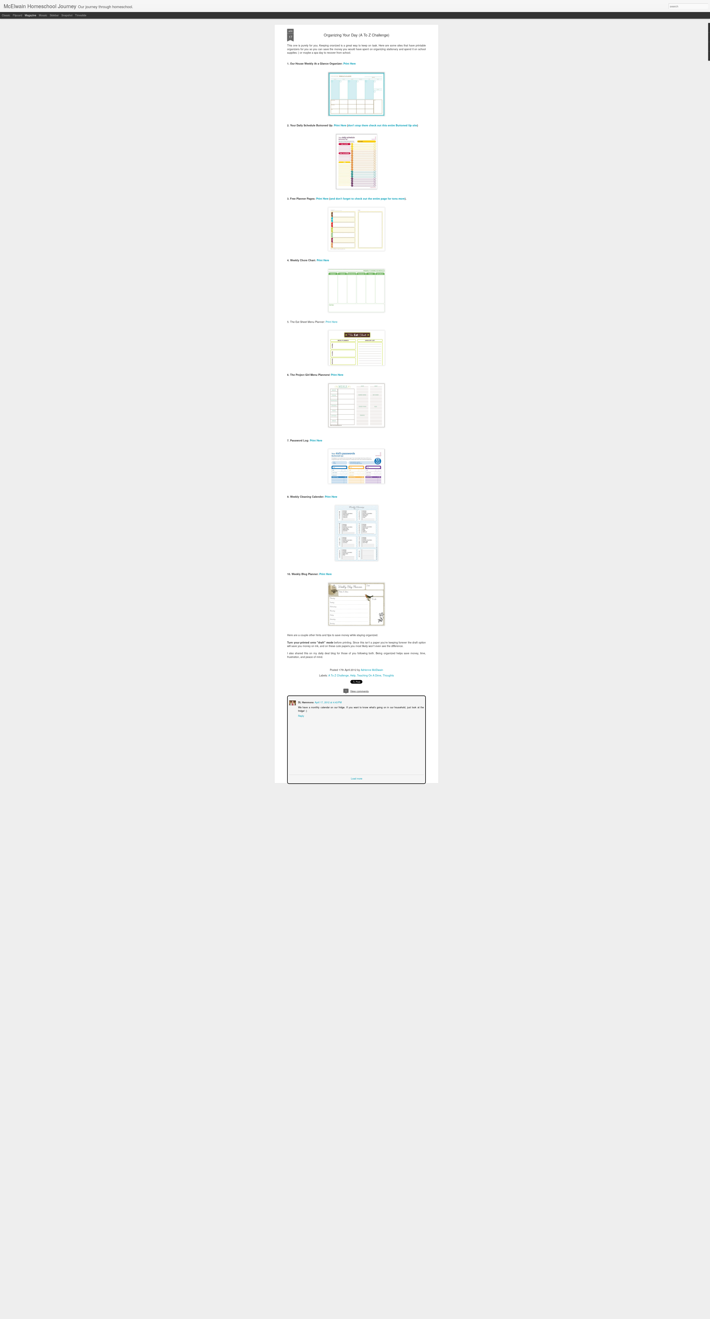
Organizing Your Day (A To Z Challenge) (356, 35)
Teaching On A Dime (369, 675)
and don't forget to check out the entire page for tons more (367, 198)
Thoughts (388, 675)
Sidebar (54, 15)
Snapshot (66, 15)
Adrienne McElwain (372, 670)
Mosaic (43, 15)
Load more (356, 778)
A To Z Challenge (338, 675)
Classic (6, 15)
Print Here (349, 63)
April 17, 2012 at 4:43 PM (327, 702)
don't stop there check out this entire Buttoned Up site (382, 125)
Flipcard (17, 15)
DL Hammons (305, 702)
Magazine (30, 15)
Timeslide (80, 15)
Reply (301, 715)
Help (353, 675)
